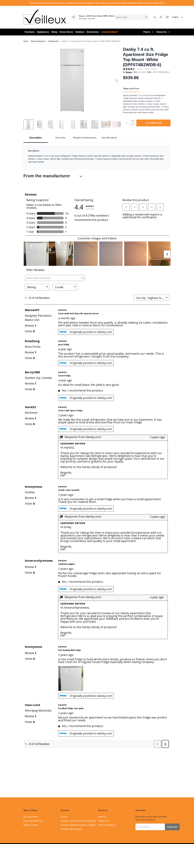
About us (102, 817)
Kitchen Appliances (38, 41)
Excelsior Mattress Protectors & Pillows (78, 825)
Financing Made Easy (33, 821)
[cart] (167, 17)
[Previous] (27, 80)
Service (64, 817)
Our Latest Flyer (30, 817)
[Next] (116, 80)
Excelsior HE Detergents (72, 829)
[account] (160, 17)
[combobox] (131, 17)
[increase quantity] (133, 121)
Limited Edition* (109, 32)
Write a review (150, 69)
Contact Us (103, 821)
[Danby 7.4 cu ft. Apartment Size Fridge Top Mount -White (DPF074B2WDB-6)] (72, 80)
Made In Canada (30, 825)
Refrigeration (54, 41)
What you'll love (131, 88)
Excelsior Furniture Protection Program (78, 821)
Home (25, 41)
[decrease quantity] (133, 124)
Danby (129, 72)
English (175, 17)
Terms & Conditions (107, 825)
